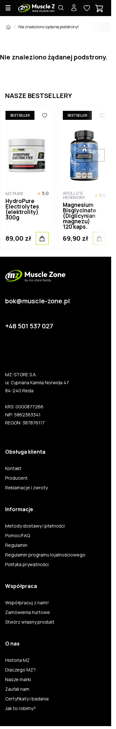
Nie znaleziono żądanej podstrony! (48, 27)
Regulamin (16, 545)
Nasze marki (18, 679)
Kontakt (13, 468)
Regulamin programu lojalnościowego (45, 555)
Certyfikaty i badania (27, 699)
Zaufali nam (17, 689)
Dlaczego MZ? (20, 670)
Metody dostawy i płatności (35, 526)
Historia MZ (17, 660)
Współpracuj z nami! (27, 602)
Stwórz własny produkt (29, 622)
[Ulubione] (44, 115)
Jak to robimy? (20, 708)
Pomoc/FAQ (17, 535)
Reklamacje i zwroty (26, 487)
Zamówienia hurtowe (27, 612)
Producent (16, 478)
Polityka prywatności (27, 564)
